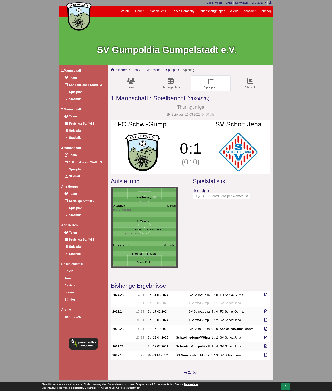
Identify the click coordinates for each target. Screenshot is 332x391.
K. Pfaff (171, 205)
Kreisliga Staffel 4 (81, 201)
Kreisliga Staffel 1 (81, 239)
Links (229, 2)
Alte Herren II (70, 225)
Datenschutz (191, 384)
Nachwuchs (158, 11)
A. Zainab (119, 205)
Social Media (214, 2)
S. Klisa (151, 253)
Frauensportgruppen (211, 11)
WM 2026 (258, 2)
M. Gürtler (170, 245)
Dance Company (182, 11)
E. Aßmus (136, 229)
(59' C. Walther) (122, 209)
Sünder (69, 299)
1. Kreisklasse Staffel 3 (85, 162)
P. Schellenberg (144, 197)
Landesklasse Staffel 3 (85, 84)
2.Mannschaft (71, 109)
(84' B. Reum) (133, 233)
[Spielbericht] (265, 295)
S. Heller (137, 253)
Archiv (66, 309)
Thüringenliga (170, 87)
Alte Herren (69, 186)
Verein (125, 11)
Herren (139, 11)
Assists (69, 285)
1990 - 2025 (72, 317)
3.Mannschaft (71, 148)
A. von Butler (144, 262)
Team (72, 78)
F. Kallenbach (155, 229)
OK (286, 386)
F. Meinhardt (144, 221)
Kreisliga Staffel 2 (81, 123)
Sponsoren (249, 11)
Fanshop (266, 11)
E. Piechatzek (121, 245)
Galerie (233, 11)
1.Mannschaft (71, 70)
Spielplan (75, 92)
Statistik (74, 99)
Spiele (68, 271)
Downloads (242, 2)
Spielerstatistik (72, 263)
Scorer (69, 292)
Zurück (192, 372)
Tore (67, 278)
